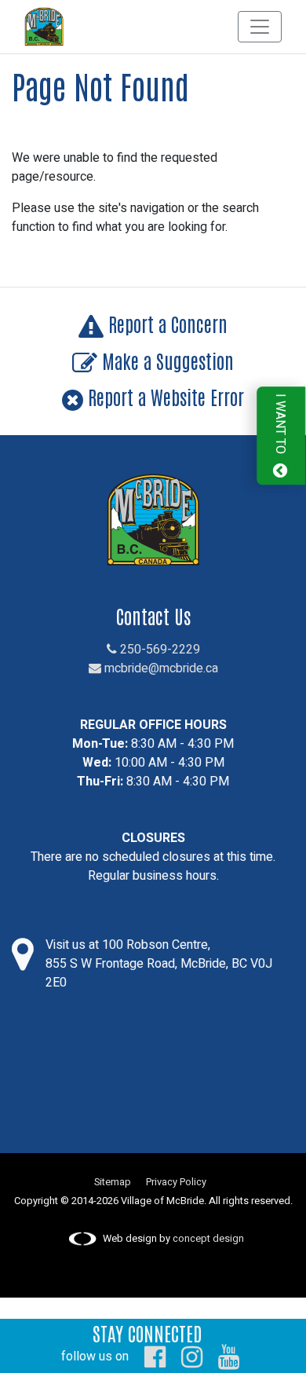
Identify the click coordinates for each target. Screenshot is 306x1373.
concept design (208, 1239)
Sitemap (112, 1182)
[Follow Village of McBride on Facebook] (155, 1356)
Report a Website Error (163, 396)
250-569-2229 (158, 649)
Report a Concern (166, 323)
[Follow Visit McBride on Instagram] (191, 1356)
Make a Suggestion (165, 360)
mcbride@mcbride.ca (159, 668)
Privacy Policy (176, 1182)
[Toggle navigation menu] (260, 26)
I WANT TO (280, 426)
